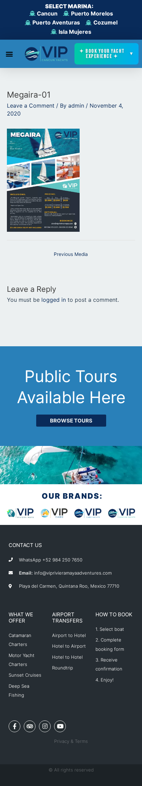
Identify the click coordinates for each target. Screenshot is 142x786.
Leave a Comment (30, 105)
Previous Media (71, 254)
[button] (9, 54)
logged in (53, 299)
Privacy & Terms (71, 741)
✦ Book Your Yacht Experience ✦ (106, 54)
